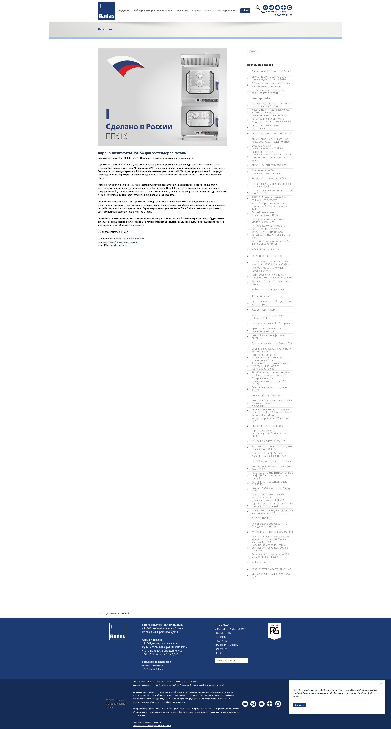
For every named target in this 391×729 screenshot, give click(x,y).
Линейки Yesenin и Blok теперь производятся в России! (266, 92)
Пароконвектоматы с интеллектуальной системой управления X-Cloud (265, 358)
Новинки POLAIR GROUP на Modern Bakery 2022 (269, 468)
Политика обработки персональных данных (152, 725)
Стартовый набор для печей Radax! (269, 71)
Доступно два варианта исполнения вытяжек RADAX (269, 350)
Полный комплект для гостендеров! (269, 461)
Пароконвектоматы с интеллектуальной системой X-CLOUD (267, 433)
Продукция (223, 624)
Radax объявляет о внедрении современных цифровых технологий (270, 276)
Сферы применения (230, 628)
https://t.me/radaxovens (131, 239)
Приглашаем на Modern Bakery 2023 (269, 343)
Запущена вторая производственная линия (270, 283)
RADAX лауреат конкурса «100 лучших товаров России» (266, 227)
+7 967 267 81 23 (283, 15)
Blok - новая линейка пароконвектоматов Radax (264, 172)
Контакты (222, 649)
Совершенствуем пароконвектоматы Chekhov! (265, 147)
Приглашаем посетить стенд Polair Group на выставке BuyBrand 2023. (268, 263)
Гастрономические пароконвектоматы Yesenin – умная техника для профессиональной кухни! (269, 156)
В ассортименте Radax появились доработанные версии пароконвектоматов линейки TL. (268, 113)
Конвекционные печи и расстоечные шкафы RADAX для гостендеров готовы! (270, 476)
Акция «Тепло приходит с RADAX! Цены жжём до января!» (268, 555)
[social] (265, 7)
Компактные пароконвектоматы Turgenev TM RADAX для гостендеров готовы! (267, 366)
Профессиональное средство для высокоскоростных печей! (268, 85)
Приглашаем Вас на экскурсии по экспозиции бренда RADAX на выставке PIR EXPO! (268, 539)
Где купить (182, 10)
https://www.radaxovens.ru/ (123, 242)
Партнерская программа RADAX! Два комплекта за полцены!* (270, 505)
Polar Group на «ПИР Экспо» (265, 256)
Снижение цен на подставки (265, 426)
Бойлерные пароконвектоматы (153, 10)
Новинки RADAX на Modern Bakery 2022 (268, 490)
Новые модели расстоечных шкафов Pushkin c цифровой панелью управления (269, 403)
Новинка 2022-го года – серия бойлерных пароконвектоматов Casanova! (267, 548)
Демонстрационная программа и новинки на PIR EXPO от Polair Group (269, 411)
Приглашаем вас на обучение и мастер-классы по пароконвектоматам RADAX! (267, 497)
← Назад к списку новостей (113, 613)
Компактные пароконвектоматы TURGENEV (267, 483)
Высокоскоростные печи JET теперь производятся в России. (269, 105)
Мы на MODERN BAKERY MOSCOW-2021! (269, 576)
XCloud (245, 10)
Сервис (196, 10)
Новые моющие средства (263, 395)
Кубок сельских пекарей (263, 249)
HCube (109, 707)
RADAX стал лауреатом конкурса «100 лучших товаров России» (268, 374)
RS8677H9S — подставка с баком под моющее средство (268, 199)
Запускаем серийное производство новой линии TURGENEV (269, 448)
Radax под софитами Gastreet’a (267, 289)
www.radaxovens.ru (134, 225)
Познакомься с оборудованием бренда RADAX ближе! (267, 525)
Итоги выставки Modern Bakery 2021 (269, 569)
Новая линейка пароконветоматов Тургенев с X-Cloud (269, 185)
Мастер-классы (227, 10)
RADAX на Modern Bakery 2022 (266, 441)
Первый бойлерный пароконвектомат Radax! (263, 214)
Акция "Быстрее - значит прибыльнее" (263, 127)
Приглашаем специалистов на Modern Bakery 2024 (266, 221)
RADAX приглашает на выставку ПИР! (270, 532)
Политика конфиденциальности (147, 722)
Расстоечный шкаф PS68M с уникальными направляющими (266, 454)
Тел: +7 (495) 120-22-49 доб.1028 (162, 654)
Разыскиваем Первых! (261, 310)
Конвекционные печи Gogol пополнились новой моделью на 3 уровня (269, 235)
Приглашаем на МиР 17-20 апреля (268, 323)
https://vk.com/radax (117, 245)
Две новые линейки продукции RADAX (267, 389)
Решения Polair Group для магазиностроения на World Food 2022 (268, 418)
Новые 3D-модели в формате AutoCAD (266, 337)
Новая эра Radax (258, 98)
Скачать (209, 10)
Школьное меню (258, 296)
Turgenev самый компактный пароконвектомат (265, 269)
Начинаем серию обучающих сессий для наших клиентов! (270, 512)
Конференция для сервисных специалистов (266, 316)
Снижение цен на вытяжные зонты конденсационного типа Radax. (268, 78)
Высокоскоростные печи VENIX (266, 178)
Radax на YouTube (259, 562)
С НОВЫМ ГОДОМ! (259, 518)
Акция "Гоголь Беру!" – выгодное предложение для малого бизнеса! (269, 140)
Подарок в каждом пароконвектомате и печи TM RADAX (266, 381)
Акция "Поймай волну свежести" (267, 165)
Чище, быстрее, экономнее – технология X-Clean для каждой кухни (267, 206)
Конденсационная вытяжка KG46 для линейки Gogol (270, 192)
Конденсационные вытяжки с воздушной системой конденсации (269, 120)
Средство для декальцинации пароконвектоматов (266, 330)
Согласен (299, 705)
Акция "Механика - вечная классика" (269, 133)
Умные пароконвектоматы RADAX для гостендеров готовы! (268, 242)
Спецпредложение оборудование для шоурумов (269, 303)
